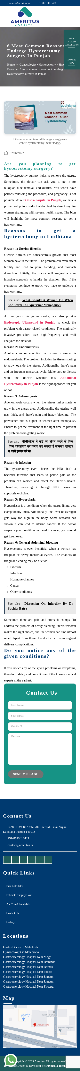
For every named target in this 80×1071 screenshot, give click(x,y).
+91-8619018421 (46, 3)
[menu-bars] (73, 13)
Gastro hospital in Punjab (43, 200)
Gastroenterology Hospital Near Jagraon (28, 976)
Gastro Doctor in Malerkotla (20, 947)
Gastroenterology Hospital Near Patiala (27, 971)
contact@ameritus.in (18, 3)
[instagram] (15, 860)
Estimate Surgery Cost (19, 895)
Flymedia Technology (59, 1065)
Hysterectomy (47, 64)
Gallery (10, 922)
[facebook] (7, 860)
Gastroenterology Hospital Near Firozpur (29, 986)
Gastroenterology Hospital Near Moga (27, 957)
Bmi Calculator (14, 886)
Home (11, 64)
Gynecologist (27, 64)
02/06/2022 (17, 153)
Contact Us (12, 913)
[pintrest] (48, 860)
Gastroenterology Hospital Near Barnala (28, 967)
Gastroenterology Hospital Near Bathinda (29, 962)
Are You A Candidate (18, 904)
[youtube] (23, 860)
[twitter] (31, 860)
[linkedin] (40, 860)
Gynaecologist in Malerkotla (21, 952)
